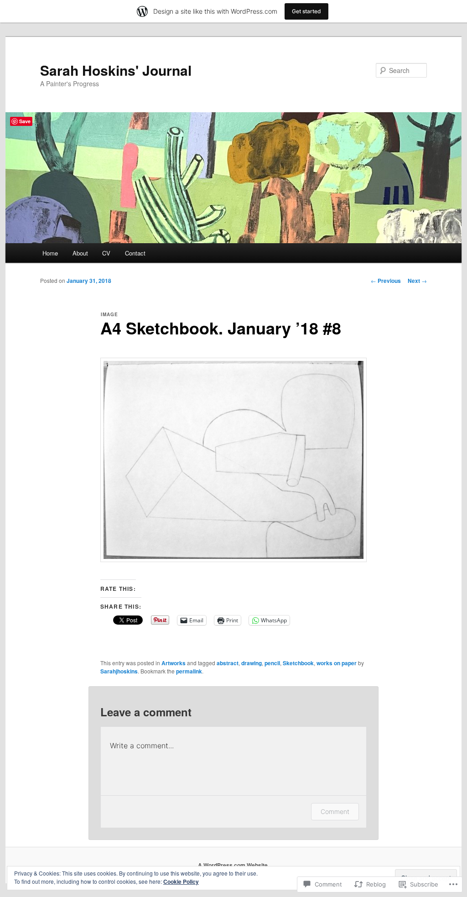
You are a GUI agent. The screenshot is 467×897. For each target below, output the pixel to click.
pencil (272, 663)
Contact (135, 253)
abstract (228, 663)
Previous (386, 280)
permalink (189, 671)
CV (106, 253)
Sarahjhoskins (119, 671)
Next (417, 280)
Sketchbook (298, 663)
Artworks (173, 663)
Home (50, 253)
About (80, 253)
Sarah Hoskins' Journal (116, 70)
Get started (306, 11)
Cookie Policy (181, 881)
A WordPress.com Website (233, 865)
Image (109, 314)
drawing (251, 663)
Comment (335, 811)
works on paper (337, 663)
